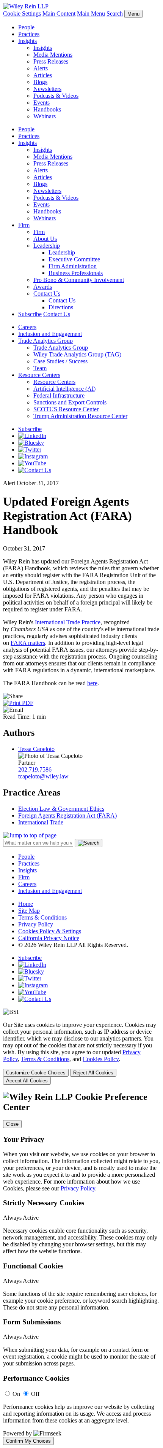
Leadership (46, 245)
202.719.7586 (35, 769)
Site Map (29, 910)
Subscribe (30, 314)
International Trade (40, 822)
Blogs (40, 82)
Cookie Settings (22, 13)
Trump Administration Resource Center (80, 416)
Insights (27, 41)
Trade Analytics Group (45, 340)
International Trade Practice (67, 622)
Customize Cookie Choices (36, 1073)
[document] (81, 1268)
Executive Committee (74, 259)
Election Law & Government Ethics (61, 808)
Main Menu (91, 13)
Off (35, 1394)
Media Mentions (52, 54)
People (26, 27)
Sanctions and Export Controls (70, 402)
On (16, 1394)
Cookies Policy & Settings (49, 931)
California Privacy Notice (48, 938)
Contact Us (46, 293)
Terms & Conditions (42, 917)
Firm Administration (73, 266)
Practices (28, 34)
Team (40, 368)
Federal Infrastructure (59, 395)
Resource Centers (39, 375)
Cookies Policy (101, 1059)
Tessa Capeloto (36, 749)
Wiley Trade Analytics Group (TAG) (77, 354)
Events (41, 102)
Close (12, 1124)
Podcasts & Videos (55, 95)
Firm (24, 225)
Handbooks (47, 109)
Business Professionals (76, 273)
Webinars (44, 116)
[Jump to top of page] (29, 835)
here (92, 683)
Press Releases (50, 61)
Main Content (58, 13)
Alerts (40, 68)
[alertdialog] (81, 1268)
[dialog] (81, 1053)
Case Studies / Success (60, 361)
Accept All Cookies (27, 1081)
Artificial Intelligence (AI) (64, 388)
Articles (42, 75)
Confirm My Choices (28, 1441)
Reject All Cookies (93, 1073)
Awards (42, 286)
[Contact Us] (34, 470)
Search (115, 13)
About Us (45, 238)
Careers (27, 327)
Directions (61, 307)
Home (25, 904)
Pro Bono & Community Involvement (78, 280)
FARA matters (28, 643)
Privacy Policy (35, 924)
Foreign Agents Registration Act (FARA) (67, 815)
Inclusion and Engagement (50, 334)
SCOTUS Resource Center (66, 409)
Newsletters (47, 89)
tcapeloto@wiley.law (43, 776)
